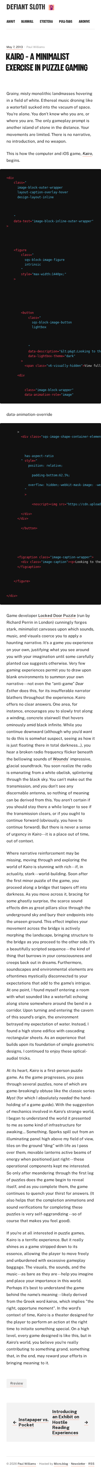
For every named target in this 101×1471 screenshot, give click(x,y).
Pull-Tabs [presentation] (65, 21)
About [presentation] (10, 21)
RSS (91, 1464)
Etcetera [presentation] (46, 21)
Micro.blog (61, 1464)
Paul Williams (27, 1464)
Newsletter (78, 1464)
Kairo (87, 153)
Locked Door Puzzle (57, 615)
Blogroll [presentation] (27, 21)
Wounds (60, 758)
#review (16, 1383)
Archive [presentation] (84, 21)
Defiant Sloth (25, 7)
